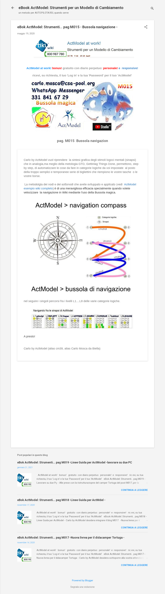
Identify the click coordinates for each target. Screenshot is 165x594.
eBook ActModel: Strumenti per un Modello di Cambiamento (71, 7)
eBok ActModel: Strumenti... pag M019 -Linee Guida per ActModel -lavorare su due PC (74, 462)
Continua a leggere (134, 490)
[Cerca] (152, 9)
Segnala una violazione (82, 586)
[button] (146, 27)
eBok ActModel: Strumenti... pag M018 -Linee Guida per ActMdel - (61, 500)
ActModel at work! (38, 68)
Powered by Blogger (82, 580)
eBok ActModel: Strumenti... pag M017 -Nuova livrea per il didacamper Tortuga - (70, 537)
